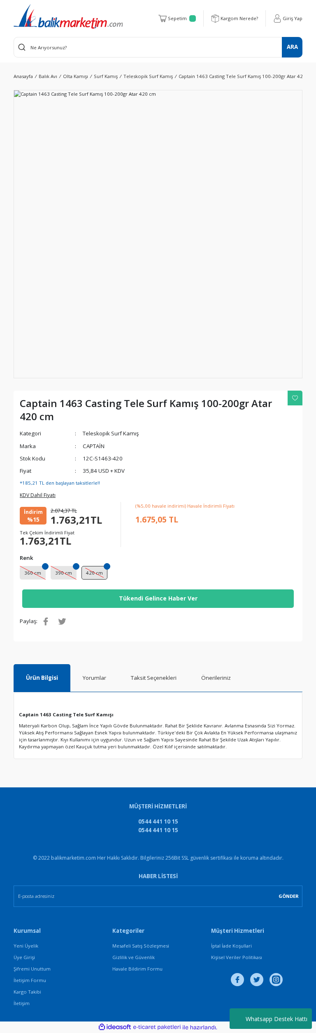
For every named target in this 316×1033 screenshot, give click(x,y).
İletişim (22, 1003)
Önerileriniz (216, 677)
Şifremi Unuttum (32, 969)
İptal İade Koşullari (231, 946)
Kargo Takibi (27, 992)
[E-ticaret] (157, 1027)
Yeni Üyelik (26, 946)
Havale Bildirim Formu (137, 969)
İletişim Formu (30, 980)
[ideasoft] (114, 1027)
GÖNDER (289, 896)
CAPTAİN (94, 446)
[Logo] (68, 16)
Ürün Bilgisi (42, 677)
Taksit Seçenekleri (154, 677)
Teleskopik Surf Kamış (111, 433)
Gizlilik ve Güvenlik (133, 957)
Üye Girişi (24, 957)
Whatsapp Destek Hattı (276, 1019)
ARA (292, 47)
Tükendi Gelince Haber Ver (158, 598)
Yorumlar (94, 677)
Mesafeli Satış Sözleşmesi (140, 946)
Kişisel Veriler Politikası (236, 957)
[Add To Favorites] (295, 398)
